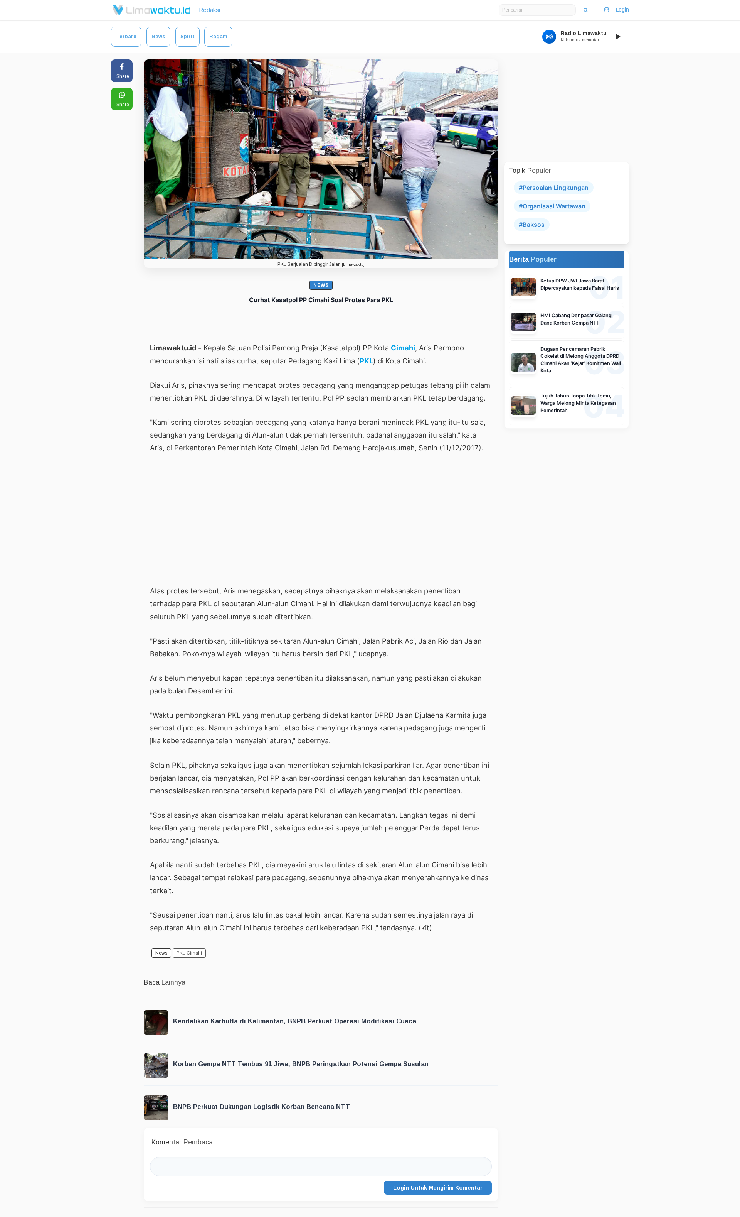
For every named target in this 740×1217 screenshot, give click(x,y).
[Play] (617, 36)
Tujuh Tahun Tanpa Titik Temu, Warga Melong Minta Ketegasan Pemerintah (578, 403)
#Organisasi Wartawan (552, 206)
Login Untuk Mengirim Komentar (438, 1188)
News (158, 36)
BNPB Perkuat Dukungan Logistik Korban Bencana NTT (261, 1107)
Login (622, 10)
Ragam (218, 36)
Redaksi (209, 10)
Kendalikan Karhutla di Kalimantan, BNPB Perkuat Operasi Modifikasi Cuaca (294, 1021)
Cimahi (403, 347)
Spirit (187, 36)
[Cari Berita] (586, 10)
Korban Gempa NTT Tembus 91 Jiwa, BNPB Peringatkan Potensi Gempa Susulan (301, 1064)
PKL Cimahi (189, 953)
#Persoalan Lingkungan (554, 187)
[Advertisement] (321, 519)
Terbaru (126, 36)
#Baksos (532, 224)
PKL (366, 361)
